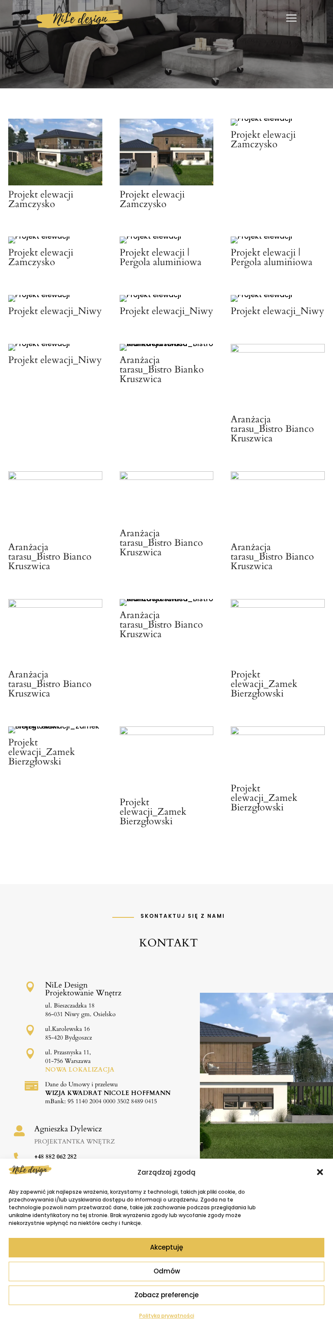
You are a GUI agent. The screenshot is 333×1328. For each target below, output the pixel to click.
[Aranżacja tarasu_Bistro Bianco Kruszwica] (277, 350)
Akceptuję (166, 1247)
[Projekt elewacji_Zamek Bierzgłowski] (277, 605)
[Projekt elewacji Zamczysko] (55, 183)
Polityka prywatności (166, 1315)
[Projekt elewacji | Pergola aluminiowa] (150, 236)
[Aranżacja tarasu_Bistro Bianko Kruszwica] (166, 344)
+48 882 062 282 (55, 1157)
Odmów (166, 1271)
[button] (320, 1172)
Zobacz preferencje (166, 1294)
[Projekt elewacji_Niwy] (39, 295)
